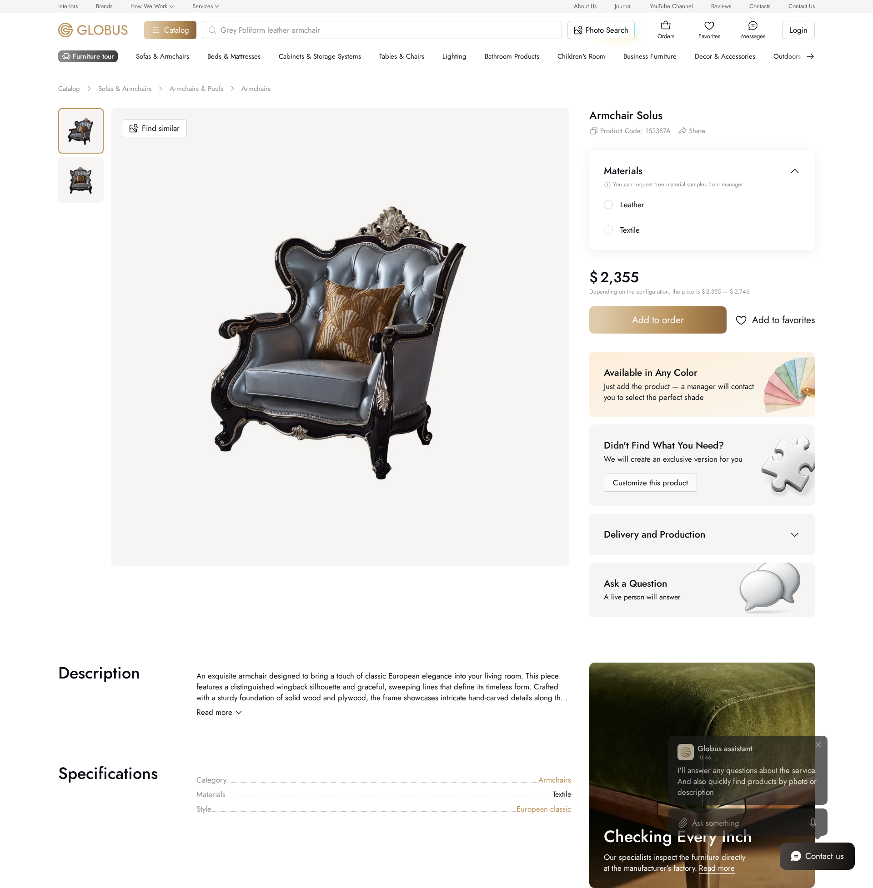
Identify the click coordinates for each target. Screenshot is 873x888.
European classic (544, 808)
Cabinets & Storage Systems (320, 56)
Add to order (658, 320)
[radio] (608, 204)
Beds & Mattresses (234, 56)
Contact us (824, 856)
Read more (214, 712)
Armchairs (554, 779)
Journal (623, 6)
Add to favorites (783, 320)
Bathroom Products (512, 56)
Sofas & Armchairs (162, 56)
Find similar (161, 128)
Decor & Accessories (725, 56)
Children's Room (581, 56)
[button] (665, 25)
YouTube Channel (671, 6)
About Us (585, 6)
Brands (104, 6)
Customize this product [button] (650, 482)
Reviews (721, 6)
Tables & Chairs (401, 56)
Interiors (68, 6)
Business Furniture (650, 56)
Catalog (176, 30)
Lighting (454, 56)
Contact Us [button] (801, 6)
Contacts (759, 6)
